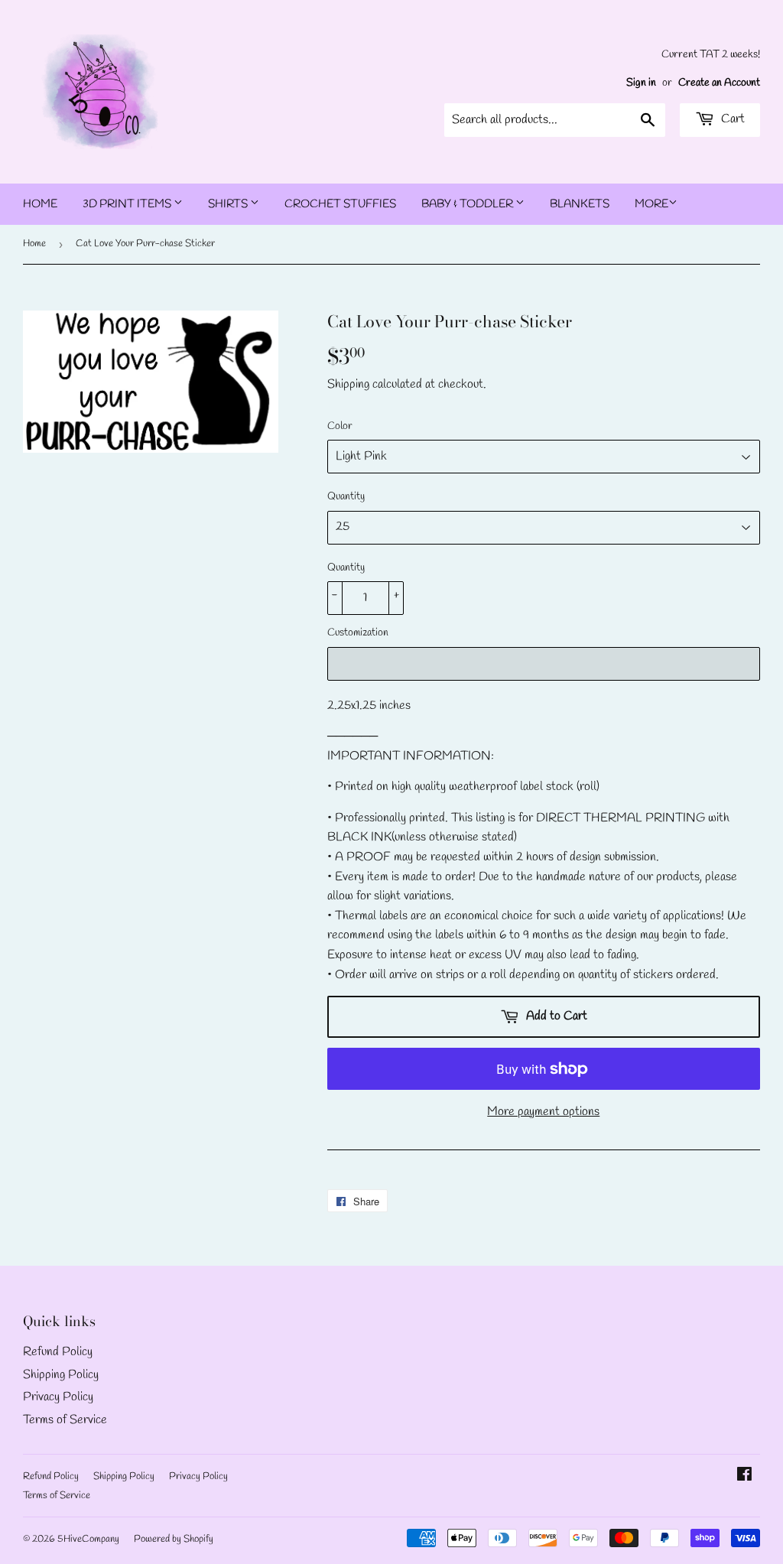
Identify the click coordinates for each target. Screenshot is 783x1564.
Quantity (346, 496)
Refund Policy (58, 1352)
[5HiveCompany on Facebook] (744, 1476)
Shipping (348, 384)
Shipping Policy (61, 1375)
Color (340, 426)
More (651, 204)
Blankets (579, 204)
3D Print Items (128, 204)
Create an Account (719, 82)
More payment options (543, 1112)
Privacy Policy (58, 1397)
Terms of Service (65, 1420)
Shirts (229, 204)
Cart (731, 119)
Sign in (641, 82)
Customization (357, 633)
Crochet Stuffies (340, 204)
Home (40, 204)
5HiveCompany (88, 1539)
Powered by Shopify (173, 1539)
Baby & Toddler (468, 204)
